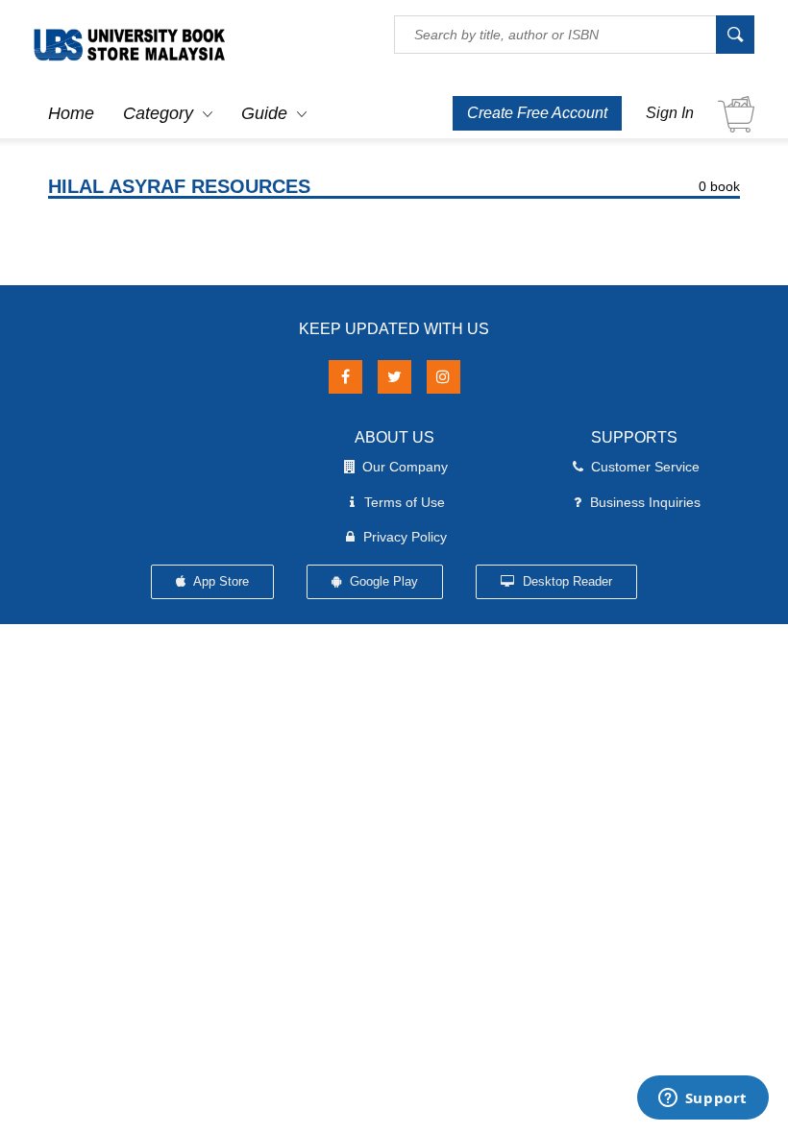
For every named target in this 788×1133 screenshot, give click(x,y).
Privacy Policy (405, 536)
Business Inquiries (645, 502)
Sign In (670, 113)
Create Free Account (537, 113)
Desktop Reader (565, 581)
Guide (264, 113)
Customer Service (645, 466)
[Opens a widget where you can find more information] (702, 1099)
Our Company (405, 466)
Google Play (382, 581)
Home (71, 113)
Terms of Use (404, 502)
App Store (219, 581)
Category (158, 113)
